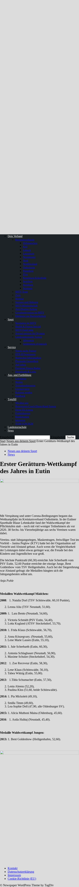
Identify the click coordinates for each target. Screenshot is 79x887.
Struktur (19, 298)
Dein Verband (15, 236)
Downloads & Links (25, 371)
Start (3, 441)
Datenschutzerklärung (21, 871)
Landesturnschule (17, 427)
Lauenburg (28, 253)
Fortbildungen (22, 413)
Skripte (19, 382)
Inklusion (20, 420)
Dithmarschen (30, 243)
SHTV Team (21, 291)
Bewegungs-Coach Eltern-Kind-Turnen (35, 406)
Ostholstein (29, 267)
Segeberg (28, 281)
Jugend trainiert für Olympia (30, 333)
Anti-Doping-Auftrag (26, 309)
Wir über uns (21, 402)
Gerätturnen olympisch (35, 343)
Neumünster (29, 257)
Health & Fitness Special (28, 326)
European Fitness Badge (27, 368)
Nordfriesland (30, 263)
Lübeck (27, 250)
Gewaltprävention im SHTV (29, 312)
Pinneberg (28, 270)
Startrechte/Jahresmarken (28, 357)
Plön (25, 274)
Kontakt (12, 868)
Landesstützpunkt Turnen (28, 336)
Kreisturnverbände (25, 239)
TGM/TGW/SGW (24, 423)
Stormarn (27, 288)
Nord (25, 260)
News (11, 430)
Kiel (25, 246)
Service (12, 347)
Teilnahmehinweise (25, 385)
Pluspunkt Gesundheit (26, 361)
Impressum (14, 875)
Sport (11, 319)
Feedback (20, 395)
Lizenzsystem (22, 388)
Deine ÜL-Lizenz (24, 409)
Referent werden (23, 392)
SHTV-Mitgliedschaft (26, 305)
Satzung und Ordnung (26, 302)
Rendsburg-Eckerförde (34, 277)
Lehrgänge (20, 378)
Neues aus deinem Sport (21, 441)
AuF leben (20, 364)
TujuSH (12, 399)
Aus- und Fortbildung (19, 375)
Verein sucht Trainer (25, 350)
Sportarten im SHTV (25, 323)
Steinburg (28, 284)
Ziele (18, 295)
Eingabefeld (7, 437)
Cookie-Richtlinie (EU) (22, 878)
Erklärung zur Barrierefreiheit (30, 316)
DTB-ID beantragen (25, 354)
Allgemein (28, 340)
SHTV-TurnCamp (24, 329)
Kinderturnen (22, 416)
